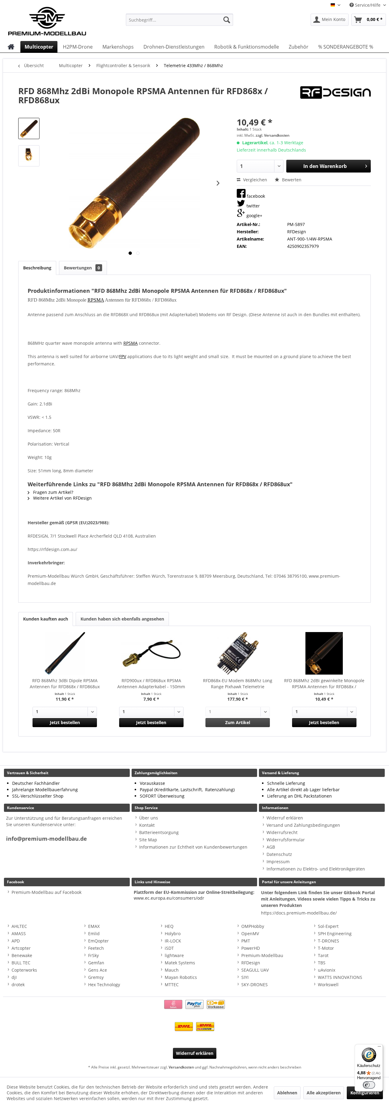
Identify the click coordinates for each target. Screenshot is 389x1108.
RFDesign (250, 963)
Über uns (148, 818)
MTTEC (172, 984)
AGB (271, 847)
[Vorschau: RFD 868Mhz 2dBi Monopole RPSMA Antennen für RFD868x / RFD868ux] (29, 128)
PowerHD (250, 948)
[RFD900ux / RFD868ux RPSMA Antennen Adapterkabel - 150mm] (151, 653)
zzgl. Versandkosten (272, 135)
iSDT (169, 948)
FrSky (93, 955)
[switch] (369, 1085)
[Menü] (379, 1048)
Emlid (94, 933)
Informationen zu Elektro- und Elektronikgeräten (316, 869)
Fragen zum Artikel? (52, 492)
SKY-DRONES (254, 984)
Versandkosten (181, 1067)
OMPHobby (252, 926)
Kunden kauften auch (45, 619)
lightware (174, 955)
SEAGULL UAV (255, 970)
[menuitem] (179, 20)
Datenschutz (279, 854)
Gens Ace (97, 970)
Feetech (96, 948)
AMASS (19, 933)
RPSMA (96, 300)
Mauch (172, 970)
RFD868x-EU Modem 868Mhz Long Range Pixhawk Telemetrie (237, 683)
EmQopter (98, 941)
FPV (122, 356)
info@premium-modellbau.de (46, 839)
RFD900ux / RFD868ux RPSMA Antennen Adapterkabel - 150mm (151, 683)
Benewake (22, 955)
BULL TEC (21, 963)
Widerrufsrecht (282, 832)
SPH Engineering (335, 933)
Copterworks (24, 970)
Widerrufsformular (286, 840)
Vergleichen (254, 180)
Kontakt (147, 825)
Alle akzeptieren (324, 1093)
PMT (245, 941)
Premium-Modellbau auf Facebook (46, 892)
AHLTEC (19, 926)
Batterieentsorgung (159, 832)
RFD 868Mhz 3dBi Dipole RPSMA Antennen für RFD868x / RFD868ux (65, 683)
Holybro (173, 933)
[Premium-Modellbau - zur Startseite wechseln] (53, 20)
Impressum (278, 861)
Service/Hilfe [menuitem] (368, 5)
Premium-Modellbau (262, 955)
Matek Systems (180, 963)
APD (16, 941)
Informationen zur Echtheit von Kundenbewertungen (193, 847)
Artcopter (21, 948)
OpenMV (250, 933)
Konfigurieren (364, 1093)
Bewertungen (82, 268)
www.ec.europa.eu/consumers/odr (169, 898)
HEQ (169, 926)
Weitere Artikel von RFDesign (62, 498)
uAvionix (326, 970)
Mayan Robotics (181, 977)
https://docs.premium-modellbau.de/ (299, 913)
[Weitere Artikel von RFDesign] (335, 97)
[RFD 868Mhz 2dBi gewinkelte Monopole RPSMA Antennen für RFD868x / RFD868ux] (324, 653)
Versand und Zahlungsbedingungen (303, 825)
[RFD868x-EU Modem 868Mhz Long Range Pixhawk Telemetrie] (238, 653)
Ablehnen (287, 1093)
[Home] (11, 47)
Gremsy (96, 977)
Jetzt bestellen (65, 722)
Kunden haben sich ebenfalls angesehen (122, 619)
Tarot (323, 955)
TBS (321, 963)
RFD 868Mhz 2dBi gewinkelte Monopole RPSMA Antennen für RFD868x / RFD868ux (324, 684)
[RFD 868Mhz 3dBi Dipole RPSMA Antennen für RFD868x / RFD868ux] (65, 653)
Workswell (328, 984)
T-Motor (326, 948)
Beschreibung (37, 268)
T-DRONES (328, 941)
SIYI (245, 977)
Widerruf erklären (285, 818)
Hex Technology (104, 984)
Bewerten (291, 180)
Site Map (148, 840)
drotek (18, 984)
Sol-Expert (328, 926)
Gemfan (96, 963)
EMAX (94, 926)
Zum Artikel (237, 722)
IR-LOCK (173, 941)
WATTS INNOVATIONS (340, 977)
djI (14, 977)
